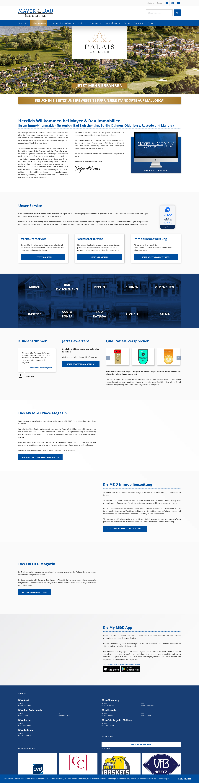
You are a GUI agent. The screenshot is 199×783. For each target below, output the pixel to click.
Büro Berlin (24, 720)
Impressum (131, 778)
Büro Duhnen (25, 730)
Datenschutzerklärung (147, 778)
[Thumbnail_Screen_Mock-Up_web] (156, 133)
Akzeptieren (184, 778)
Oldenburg (164, 287)
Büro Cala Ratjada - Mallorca (117, 720)
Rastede (34, 314)
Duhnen (132, 287)
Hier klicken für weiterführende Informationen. (121, 664)
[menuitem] (154, 3)
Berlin (99, 287)
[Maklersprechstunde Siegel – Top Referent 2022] (167, 204)
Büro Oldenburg (110, 700)
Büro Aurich (24, 700)
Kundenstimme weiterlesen (42, 368)
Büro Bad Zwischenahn (30, 710)
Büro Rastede (109, 710)
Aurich (34, 287)
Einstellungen (163, 778)
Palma (164, 314)
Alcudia (131, 314)
